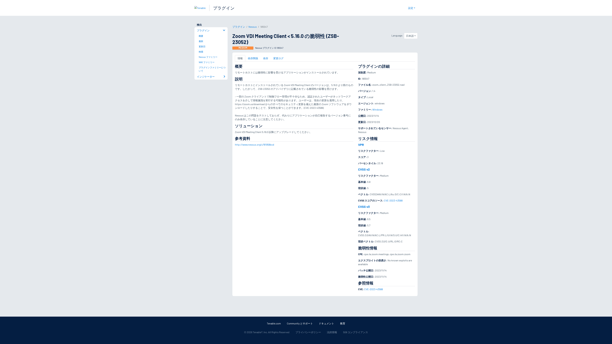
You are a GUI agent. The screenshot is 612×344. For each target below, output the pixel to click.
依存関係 (253, 58)
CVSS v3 (364, 206)
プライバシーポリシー (308, 332)
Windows (377, 109)
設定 (410, 7)
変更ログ (278, 58)
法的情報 (332, 332)
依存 (265, 58)
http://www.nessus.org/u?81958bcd (254, 144)
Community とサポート (300, 323)
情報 (240, 58)
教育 (342, 323)
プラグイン (224, 7)
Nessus (252, 26)
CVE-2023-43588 (393, 200)
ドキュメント (326, 323)
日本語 (410, 35)
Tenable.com (274, 323)
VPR (361, 145)
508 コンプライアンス (355, 332)
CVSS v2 (364, 169)
